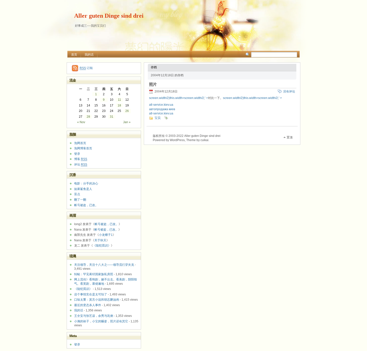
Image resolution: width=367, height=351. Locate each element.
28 (88, 116)
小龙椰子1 (106, 235)
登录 (77, 154)
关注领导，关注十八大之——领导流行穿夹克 (104, 264)
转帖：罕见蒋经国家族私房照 (93, 274)
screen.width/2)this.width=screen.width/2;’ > (178, 98)
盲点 (77, 194)
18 (119, 105)
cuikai (204, 140)
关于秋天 (100, 240)
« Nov (81, 122)
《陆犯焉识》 (102, 245)
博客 (80, 159)
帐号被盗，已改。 (86, 205)
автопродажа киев (162, 109)
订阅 (86, 68)
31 (111, 116)
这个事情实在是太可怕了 (90, 294)
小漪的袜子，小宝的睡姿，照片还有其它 (101, 321)
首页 (74, 54)
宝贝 (158, 118)
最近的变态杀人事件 (87, 305)
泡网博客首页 (83, 148)
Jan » (127, 122)
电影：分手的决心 (86, 183)
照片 (153, 84)
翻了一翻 (80, 199)
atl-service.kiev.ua (161, 104)
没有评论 (289, 91)
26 (127, 111)
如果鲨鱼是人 (83, 189)
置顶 (290, 137)
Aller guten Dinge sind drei (109, 15)
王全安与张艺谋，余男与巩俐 (93, 316)
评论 (80, 164)
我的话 (89, 54)
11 (119, 99)
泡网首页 (80, 143)
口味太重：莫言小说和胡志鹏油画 (96, 299)
